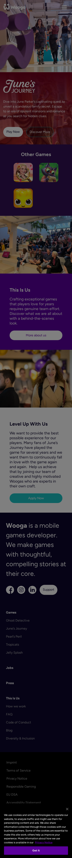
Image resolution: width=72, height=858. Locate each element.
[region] (36, 830)
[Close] (67, 809)
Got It (36, 850)
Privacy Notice (43, 842)
